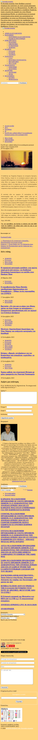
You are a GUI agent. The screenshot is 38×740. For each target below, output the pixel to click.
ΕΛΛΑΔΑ (12, 51)
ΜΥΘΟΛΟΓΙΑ (13, 79)
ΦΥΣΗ (11, 74)
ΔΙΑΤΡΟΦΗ (8, 70)
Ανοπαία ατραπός (27, 728)
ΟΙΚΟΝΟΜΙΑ (13, 44)
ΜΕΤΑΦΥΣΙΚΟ (14, 62)
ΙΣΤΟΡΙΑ (12, 78)
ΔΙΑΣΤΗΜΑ (13, 69)
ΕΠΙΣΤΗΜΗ (13, 67)
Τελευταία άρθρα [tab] (10, 493)
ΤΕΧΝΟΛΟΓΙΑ (10, 65)
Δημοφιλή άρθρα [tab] (10, 495)
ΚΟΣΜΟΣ (8, 49)
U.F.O (10, 58)
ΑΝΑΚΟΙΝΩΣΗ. (7, 609)
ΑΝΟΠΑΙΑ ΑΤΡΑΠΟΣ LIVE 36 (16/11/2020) (19, 605)
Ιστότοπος (4, 414)
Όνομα (3, 407)
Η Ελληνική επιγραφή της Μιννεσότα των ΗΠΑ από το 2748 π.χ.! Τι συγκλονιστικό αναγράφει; (17, 598)
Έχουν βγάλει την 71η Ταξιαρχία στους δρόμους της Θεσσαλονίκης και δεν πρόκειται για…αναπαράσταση (17, 246)
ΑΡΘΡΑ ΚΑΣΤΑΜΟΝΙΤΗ (13, 33)
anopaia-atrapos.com (13, 728)
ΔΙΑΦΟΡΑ (12, 47)
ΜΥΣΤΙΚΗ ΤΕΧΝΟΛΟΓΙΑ (17, 60)
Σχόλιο (3, 391)
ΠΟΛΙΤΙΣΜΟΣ (9, 76)
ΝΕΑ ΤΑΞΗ (12, 63)
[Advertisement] (19, 104)
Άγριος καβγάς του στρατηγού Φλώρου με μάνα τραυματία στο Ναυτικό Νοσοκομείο (18, 373)
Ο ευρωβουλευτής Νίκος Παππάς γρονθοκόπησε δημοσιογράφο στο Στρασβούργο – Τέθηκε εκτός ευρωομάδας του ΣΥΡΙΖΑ (18, 290)
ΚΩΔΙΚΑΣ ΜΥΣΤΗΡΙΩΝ (17, 39)
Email (3, 410)
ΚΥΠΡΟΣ (12, 53)
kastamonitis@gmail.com (19, 481)
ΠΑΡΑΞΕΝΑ (9, 56)
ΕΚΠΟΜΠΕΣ (9, 35)
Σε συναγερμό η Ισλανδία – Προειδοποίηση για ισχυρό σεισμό (15, 241)
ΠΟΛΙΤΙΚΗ (12, 42)
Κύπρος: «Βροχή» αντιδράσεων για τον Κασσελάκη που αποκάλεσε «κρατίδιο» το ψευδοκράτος (17, 355)
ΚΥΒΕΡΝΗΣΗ (13, 46)
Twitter (9, 237)
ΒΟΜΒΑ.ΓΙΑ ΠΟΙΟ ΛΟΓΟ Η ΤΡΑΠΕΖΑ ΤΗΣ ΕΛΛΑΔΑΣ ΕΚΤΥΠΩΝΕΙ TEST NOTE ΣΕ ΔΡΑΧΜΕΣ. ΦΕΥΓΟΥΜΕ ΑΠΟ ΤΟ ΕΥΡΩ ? (18, 589)
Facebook (4, 237)
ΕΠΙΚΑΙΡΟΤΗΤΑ (10, 40)
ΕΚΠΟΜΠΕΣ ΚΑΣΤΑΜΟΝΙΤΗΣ (19, 37)
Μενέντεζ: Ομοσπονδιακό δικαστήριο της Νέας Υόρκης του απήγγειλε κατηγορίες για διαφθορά (18, 331)
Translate (30, 490)
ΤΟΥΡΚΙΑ (12, 54)
